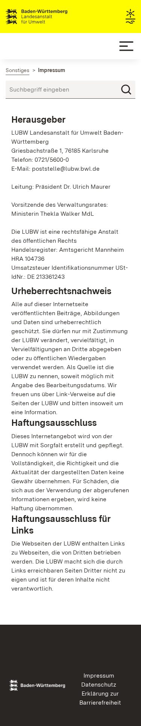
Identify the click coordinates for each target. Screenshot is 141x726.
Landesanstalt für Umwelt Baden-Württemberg (50, 16)
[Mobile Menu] (126, 46)
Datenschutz (98, 684)
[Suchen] (126, 90)
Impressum (98, 675)
